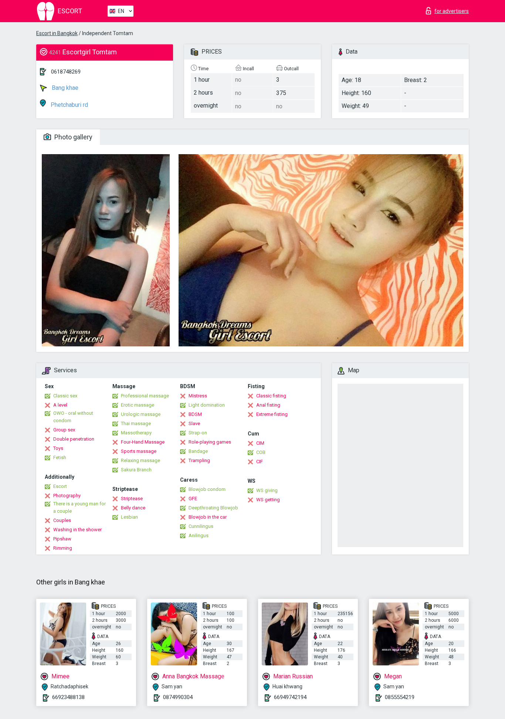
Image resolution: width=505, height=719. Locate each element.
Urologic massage (140, 414)
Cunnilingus (201, 526)
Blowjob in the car (208, 517)
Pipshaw (62, 539)
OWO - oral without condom (73, 416)
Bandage (198, 451)
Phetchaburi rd (68, 104)
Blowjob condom (207, 489)
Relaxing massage (140, 460)
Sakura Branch (136, 469)
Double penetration (73, 439)
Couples (62, 520)
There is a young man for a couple (79, 507)
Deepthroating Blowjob (213, 508)
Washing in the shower (77, 529)
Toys (58, 448)
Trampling (199, 460)
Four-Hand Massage (143, 442)
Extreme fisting (272, 414)
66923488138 (68, 697)
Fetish (59, 457)
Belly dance (133, 508)
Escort (60, 486)
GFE (193, 498)
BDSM (195, 414)
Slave (194, 423)
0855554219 (399, 697)
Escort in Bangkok (57, 33)
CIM (260, 443)
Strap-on (198, 432)
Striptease (132, 498)
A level (60, 405)
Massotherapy (136, 432)
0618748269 (66, 71)
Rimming (62, 548)
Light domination (207, 405)
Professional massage (145, 395)
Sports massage (138, 451)
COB (260, 452)
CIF (259, 461)
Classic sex (65, 395)
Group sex (64, 430)
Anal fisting (268, 405)
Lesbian (129, 517)
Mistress (198, 395)
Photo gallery (72, 137)
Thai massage (136, 423)
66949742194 (290, 697)
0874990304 (178, 697)
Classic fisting (271, 395)
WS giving (267, 490)
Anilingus (199, 535)
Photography (67, 495)
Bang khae (64, 87)
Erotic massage (137, 405)
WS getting (268, 499)
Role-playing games (210, 442)
